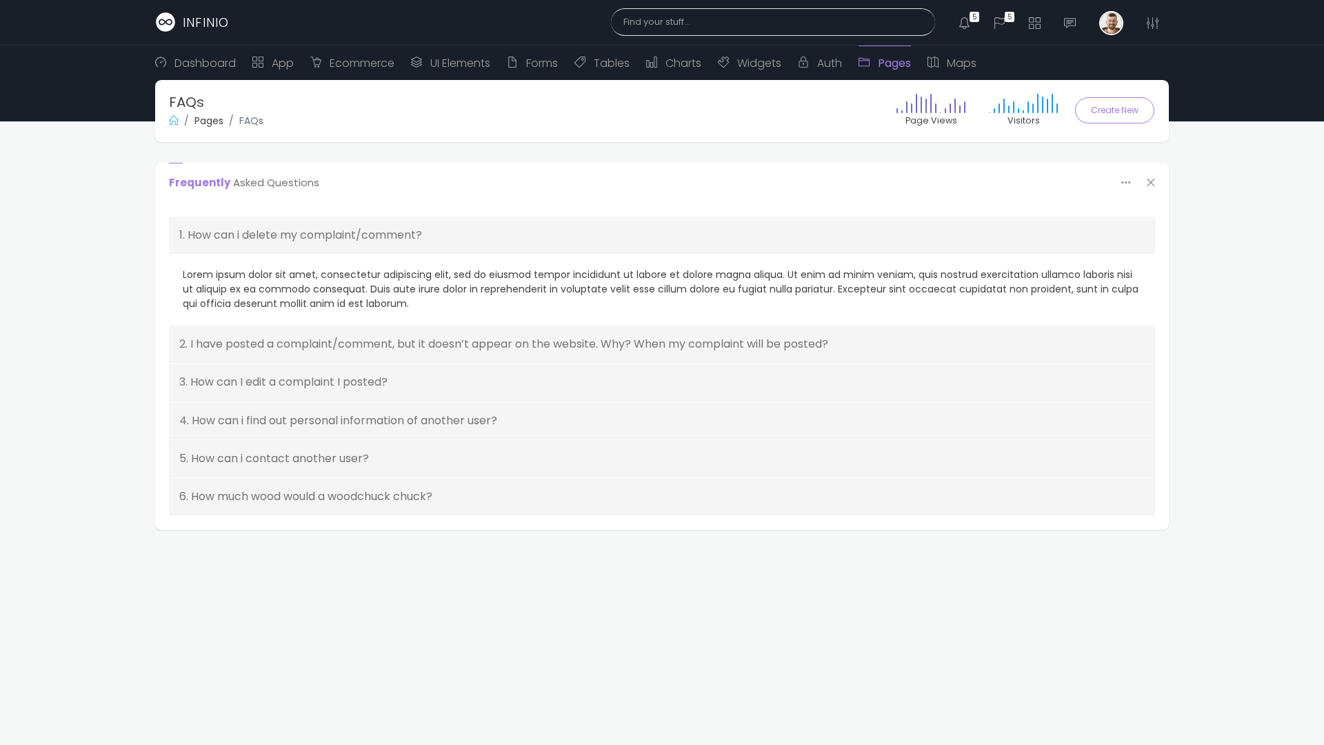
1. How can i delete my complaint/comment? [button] (300, 235)
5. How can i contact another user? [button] (274, 458)
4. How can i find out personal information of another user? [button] (338, 420)
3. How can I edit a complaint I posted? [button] (283, 382)
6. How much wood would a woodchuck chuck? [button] (305, 496)
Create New (1115, 110)
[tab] (662, 235)
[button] (964, 22)
